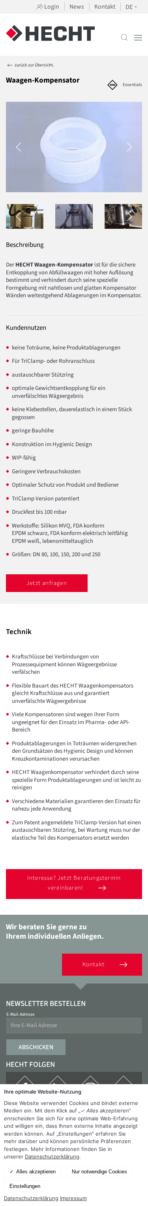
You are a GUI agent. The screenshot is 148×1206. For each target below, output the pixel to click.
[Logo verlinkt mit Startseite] (50, 37)
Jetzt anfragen (46, 583)
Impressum (73, 1198)
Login (51, 6)
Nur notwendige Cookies (99, 1172)
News (76, 6)
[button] (124, 37)
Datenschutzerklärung (52, 1156)
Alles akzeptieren (36, 1172)
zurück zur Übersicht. (34, 65)
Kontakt (104, 6)
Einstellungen (24, 1186)
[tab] (74, 216)
